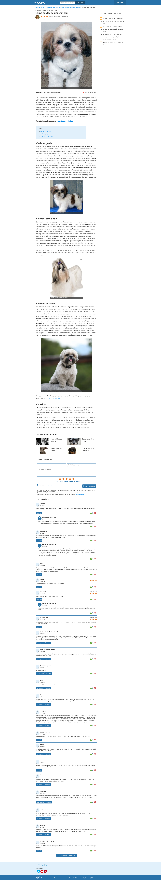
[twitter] (38, 871)
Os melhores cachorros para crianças (73, 7)
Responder (39, 513)
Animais (42, 7)
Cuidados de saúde (47, 136)
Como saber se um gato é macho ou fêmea (113, 30)
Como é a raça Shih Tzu (65, 121)
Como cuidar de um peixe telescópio (113, 34)
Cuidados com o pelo (47, 134)
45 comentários (64, 16)
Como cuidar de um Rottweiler (88, 449)
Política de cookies (95, 878)
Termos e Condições (73, 878)
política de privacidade (49, 485)
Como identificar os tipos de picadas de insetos (113, 22)
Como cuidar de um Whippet (57, 449)
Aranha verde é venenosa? (110, 40)
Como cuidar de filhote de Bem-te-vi (112, 26)
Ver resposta (39, 643)
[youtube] (41, 871)
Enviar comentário (89, 486)
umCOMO (37, 7)
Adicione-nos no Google (90, 93)
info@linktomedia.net (79, 494)
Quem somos (57, 878)
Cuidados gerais (45, 131)
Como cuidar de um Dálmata (57, 440)
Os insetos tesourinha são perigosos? (113, 18)
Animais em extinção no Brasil (111, 37)
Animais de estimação (50, 7)
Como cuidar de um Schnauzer (88, 440)
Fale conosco (64, 878)
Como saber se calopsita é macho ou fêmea (113, 44)
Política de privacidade (85, 878)
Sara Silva (44, 19)
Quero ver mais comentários (66, 855)
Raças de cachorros (60, 7)
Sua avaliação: (57, 482)
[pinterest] (45, 871)
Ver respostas (40, 674)
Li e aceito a (46, 485)
